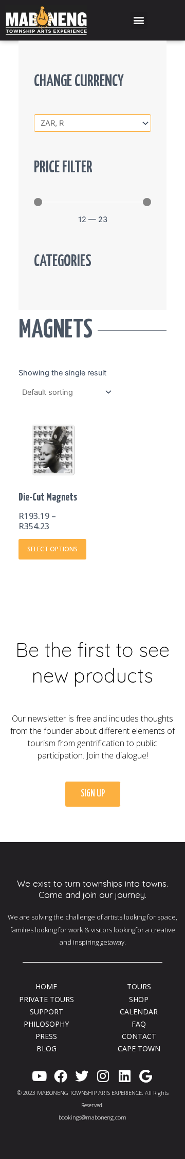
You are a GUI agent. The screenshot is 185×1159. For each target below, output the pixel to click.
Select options (52, 549)
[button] (139, 20)
